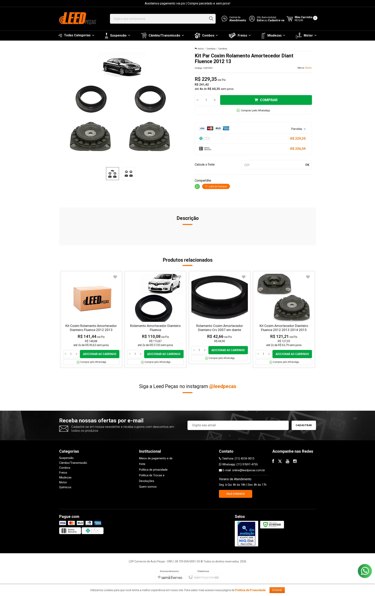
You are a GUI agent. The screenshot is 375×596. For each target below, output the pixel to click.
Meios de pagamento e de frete (155, 461)
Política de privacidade (153, 469)
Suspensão (66, 458)
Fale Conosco (235, 494)
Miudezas (65, 477)
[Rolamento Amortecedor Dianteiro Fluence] (155, 319)
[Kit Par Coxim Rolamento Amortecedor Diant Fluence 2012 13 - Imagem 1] (112, 173)
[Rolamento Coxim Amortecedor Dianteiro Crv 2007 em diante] (219, 317)
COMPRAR (269, 100)
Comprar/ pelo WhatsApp (255, 110)
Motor (63, 482)
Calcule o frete (205, 164)
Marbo (308, 68)
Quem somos (148, 486)
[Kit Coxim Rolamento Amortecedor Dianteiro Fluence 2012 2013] (91, 319)
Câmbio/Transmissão (73, 463)
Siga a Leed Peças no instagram (187, 386)
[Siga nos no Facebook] (273, 461)
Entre (260, 20)
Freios (63, 472)
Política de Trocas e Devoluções (151, 478)
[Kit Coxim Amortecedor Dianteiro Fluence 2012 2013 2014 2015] (284, 319)
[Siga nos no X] (280, 461)
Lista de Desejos (217, 186)
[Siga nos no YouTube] (287, 461)
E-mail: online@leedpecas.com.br (243, 470)
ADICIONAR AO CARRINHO (99, 354)
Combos (211, 48)
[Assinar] (304, 425)
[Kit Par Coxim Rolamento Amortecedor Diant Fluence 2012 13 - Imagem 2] (128, 173)
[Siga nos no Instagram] (295, 461)
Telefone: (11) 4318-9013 (237, 458)
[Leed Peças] (77, 19)
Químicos (65, 487)
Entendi (277, 590)
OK (307, 165)
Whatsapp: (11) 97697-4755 (239, 464)
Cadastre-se (276, 20)
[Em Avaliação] (246, 533)
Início (201, 48)
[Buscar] (211, 19)
